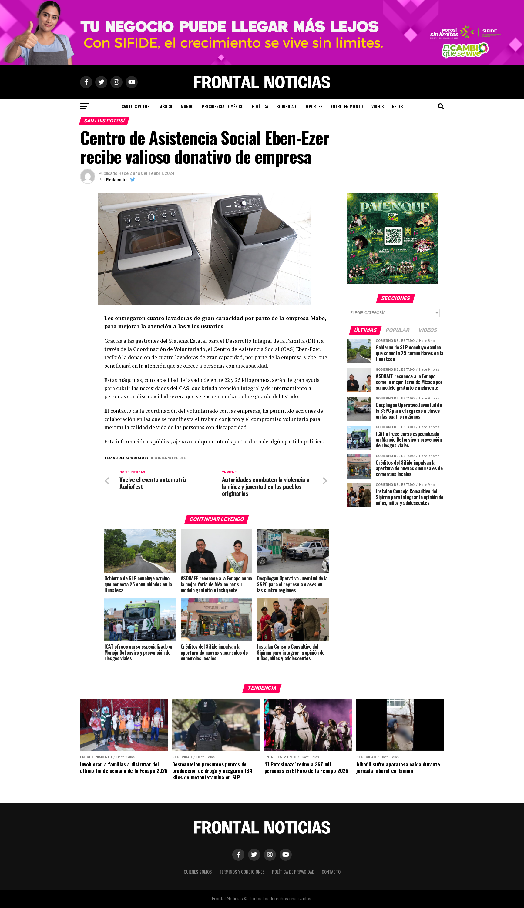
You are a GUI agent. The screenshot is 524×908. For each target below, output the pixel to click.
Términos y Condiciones (242, 872)
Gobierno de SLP (169, 458)
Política (260, 106)
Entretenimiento (347, 106)
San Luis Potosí (136, 106)
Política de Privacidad (293, 872)
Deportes (313, 106)
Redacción (117, 179)
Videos (377, 106)
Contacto (331, 872)
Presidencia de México (223, 106)
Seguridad (286, 106)
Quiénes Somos (198, 872)
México (165, 106)
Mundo (187, 106)
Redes (397, 106)
